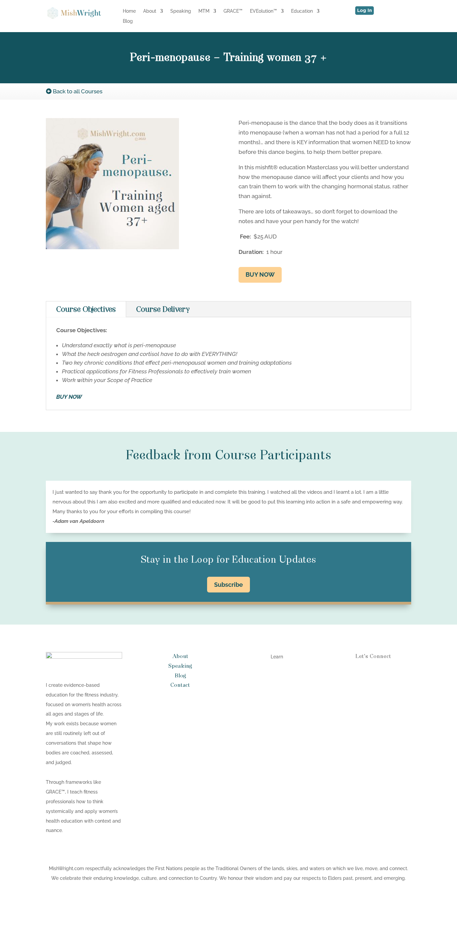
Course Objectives (86, 309)
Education (302, 11)
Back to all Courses (77, 91)
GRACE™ (233, 11)
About (149, 11)
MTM (203, 11)
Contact (180, 685)
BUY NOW (260, 274)
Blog (128, 21)
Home (129, 11)
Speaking (180, 11)
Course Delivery (163, 309)
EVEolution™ (263, 11)
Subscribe (228, 584)
